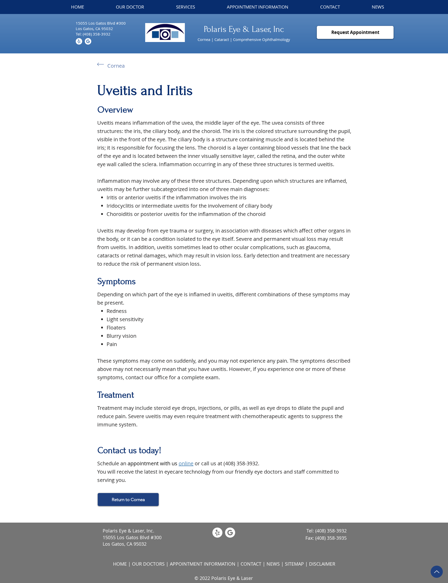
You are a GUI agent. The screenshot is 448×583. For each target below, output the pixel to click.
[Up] (437, 572)
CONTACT (251, 564)
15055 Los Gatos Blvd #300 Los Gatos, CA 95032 (132, 540)
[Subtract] (88, 41)
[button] (185, 7)
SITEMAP (294, 564)
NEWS (273, 564)
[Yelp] (79, 41)
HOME (120, 564)
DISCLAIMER (322, 564)
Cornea (116, 65)
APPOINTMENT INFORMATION (202, 564)
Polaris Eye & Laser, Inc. (128, 531)
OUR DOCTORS (148, 564)
